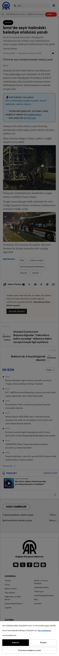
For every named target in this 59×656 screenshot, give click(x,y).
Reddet (43, 643)
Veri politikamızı (44, 631)
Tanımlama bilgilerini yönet (29, 650)
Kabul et (15, 643)
